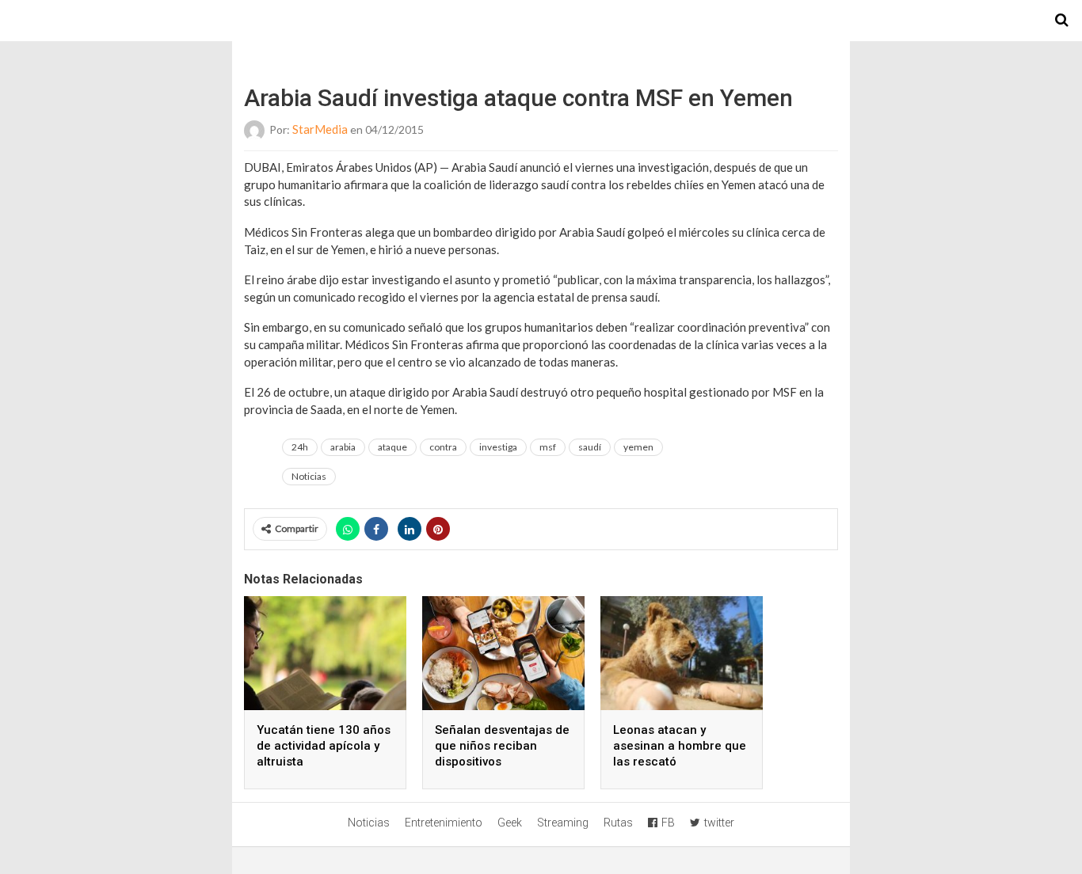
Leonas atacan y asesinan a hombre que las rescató (679, 746)
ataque (392, 447)
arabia (343, 447)
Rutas (618, 822)
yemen (638, 447)
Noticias (308, 476)
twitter (719, 822)
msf (547, 447)
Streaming (563, 822)
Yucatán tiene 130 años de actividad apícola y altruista (324, 746)
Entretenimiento (443, 822)
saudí (589, 447)
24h (299, 447)
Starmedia (541, 20)
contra (443, 447)
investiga (498, 447)
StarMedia (320, 129)
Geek (509, 822)
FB (668, 822)
